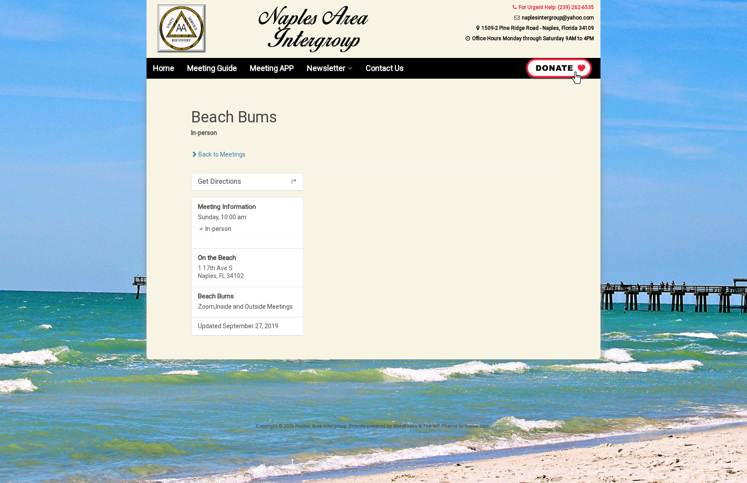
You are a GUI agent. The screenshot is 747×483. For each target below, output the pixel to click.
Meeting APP (272, 68)
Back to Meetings (221, 154)
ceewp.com (477, 426)
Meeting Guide (212, 68)
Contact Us (385, 68)
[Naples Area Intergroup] (263, 51)
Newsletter (326, 68)
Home (163, 68)
